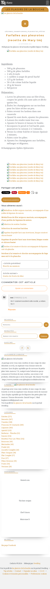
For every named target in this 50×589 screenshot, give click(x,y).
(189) (12, 425)
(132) (6, 430)
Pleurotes (33, 31)
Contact (18, 571)
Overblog (36, 563)
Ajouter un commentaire (24, 288)
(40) (10, 450)
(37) (8, 455)
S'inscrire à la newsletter (11, 200)
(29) (6, 466)
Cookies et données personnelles (15, 574)
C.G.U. (42, 571)
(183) (7, 427)
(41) (5, 447)
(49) (7, 441)
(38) (8, 452)
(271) (6, 416)
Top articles (7, 571)
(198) (6, 422)
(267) (7, 419)
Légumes (9, 31)
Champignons (20, 31)
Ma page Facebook (8, 545)
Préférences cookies (39, 574)
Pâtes (42, 31)
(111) (10, 433)
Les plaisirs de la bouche (25, 9)
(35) (9, 461)
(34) (5, 464)
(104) (6, 436)
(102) (12, 439)
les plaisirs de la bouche (22, 403)
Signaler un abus (30, 571)
